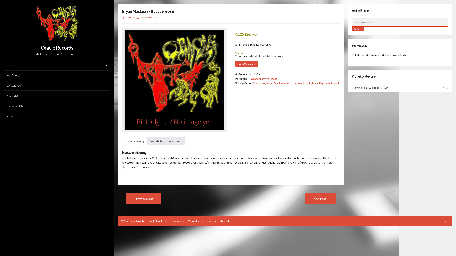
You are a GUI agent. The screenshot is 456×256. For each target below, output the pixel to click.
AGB (152, 221)
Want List (12, 95)
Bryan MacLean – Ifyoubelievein (148, 11)
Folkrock (291, 83)
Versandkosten (195, 221)
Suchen (357, 29)
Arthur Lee (259, 83)
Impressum (211, 221)
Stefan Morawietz (148, 17)
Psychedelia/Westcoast (263, 78)
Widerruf (162, 221)
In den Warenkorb (247, 64)
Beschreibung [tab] (135, 141)
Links (10, 115)
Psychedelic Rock (329, 83)
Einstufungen (14, 85)
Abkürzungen (14, 75)
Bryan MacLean (275, 83)
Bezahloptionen (177, 221)
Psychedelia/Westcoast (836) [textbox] (398, 87)
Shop (10, 65)
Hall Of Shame (15, 105)
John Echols (304, 83)
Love (315, 83)
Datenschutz (226, 221)
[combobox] (400, 86)
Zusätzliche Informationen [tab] (165, 141)
